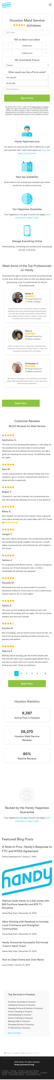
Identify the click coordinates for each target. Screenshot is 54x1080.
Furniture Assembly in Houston (22, 1001)
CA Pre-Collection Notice (28, 1071)
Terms (4, 1074)
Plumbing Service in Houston (21, 1024)
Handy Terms (36, 107)
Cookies (43, 1073)
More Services (14, 1033)
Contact (5, 1071)
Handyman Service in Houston (21, 1005)
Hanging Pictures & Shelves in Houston (25, 1008)
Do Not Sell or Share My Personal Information (20, 1073)
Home (8, 1053)
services (16, 1053)
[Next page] (45, 673)
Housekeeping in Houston (19, 1014)
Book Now (21, 403)
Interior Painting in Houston (20, 1018)
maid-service (26, 1053)
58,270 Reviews (34, 25)
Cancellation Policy (16, 1074)
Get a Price (27, 98)
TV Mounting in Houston (19, 1027)
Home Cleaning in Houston (20, 1011)
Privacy (13, 1071)
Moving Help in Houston (19, 1021)
